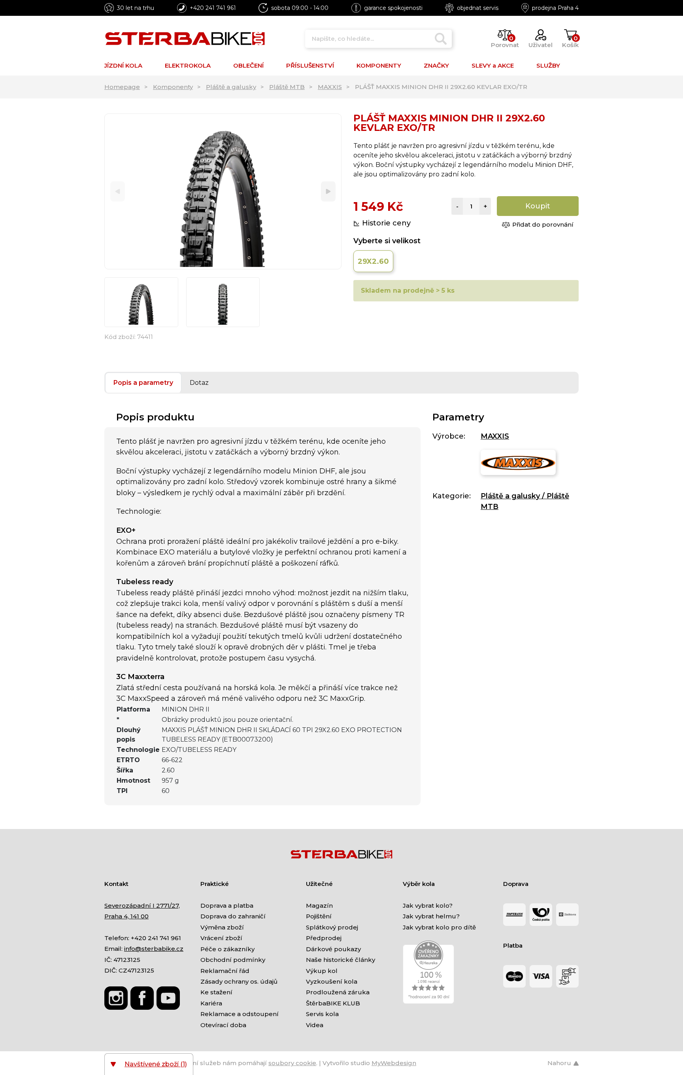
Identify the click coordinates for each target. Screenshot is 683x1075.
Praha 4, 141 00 (126, 916)
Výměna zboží (222, 927)
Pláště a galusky (231, 87)
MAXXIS (330, 87)
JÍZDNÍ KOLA (123, 65)
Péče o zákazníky (227, 949)
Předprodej (324, 938)
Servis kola (322, 1014)
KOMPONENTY (379, 65)
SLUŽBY (548, 65)
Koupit (537, 206)
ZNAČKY (436, 65)
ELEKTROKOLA (188, 65)
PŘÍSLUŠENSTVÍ (310, 65)
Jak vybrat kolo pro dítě (439, 927)
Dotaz (199, 382)
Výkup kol (322, 971)
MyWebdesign (394, 1063)
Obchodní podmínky (232, 959)
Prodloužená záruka (338, 992)
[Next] (328, 192)
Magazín (319, 905)
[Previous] (117, 192)
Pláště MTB (287, 87)
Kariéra (211, 1003)
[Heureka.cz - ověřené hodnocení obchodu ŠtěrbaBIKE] (428, 971)
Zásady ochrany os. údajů (238, 981)
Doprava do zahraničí (233, 916)
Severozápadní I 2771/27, (142, 905)
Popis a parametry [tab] (143, 382)
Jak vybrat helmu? (431, 916)
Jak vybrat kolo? (428, 905)
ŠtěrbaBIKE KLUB (333, 1003)
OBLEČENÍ (248, 65)
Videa (314, 1025)
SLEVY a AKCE (493, 65)
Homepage (122, 87)
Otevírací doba (223, 1025)
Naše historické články (340, 959)
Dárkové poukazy (333, 949)
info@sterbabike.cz (153, 948)
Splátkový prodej (332, 927)
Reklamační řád (224, 971)
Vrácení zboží (221, 938)
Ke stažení (216, 992)
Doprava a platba (226, 905)
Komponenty (173, 87)
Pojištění (319, 916)
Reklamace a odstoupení (239, 1014)
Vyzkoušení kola (331, 981)
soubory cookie (292, 1063)
